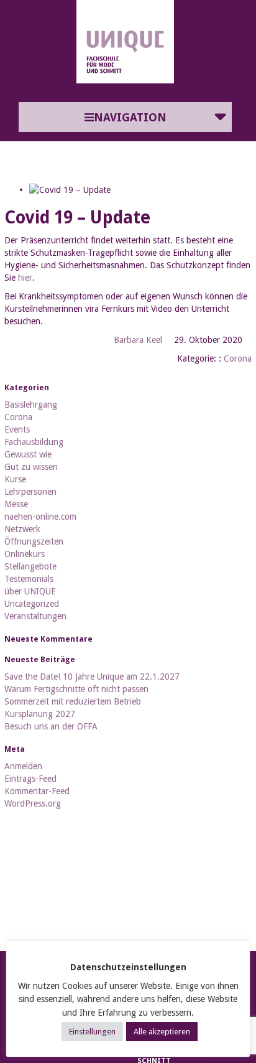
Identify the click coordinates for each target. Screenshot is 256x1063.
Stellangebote (30, 566)
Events (17, 429)
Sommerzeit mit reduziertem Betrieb (72, 701)
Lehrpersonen (30, 492)
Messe (16, 504)
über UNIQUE (30, 591)
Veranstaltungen (35, 616)
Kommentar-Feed (37, 791)
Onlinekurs (24, 554)
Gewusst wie (28, 454)
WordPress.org (32, 803)
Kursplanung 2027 (39, 714)
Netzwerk (22, 529)
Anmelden (23, 766)
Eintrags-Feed (30, 779)
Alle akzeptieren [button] (162, 1031)
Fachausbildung (33, 442)
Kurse (15, 479)
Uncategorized (31, 604)
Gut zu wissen (31, 467)
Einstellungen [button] (92, 1031)
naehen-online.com (40, 517)
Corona (238, 358)
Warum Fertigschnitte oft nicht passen (76, 689)
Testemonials (28, 579)
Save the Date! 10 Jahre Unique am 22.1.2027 (92, 676)
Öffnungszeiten (33, 541)
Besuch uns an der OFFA (51, 726)
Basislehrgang (30, 405)
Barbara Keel (138, 340)
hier (25, 278)
